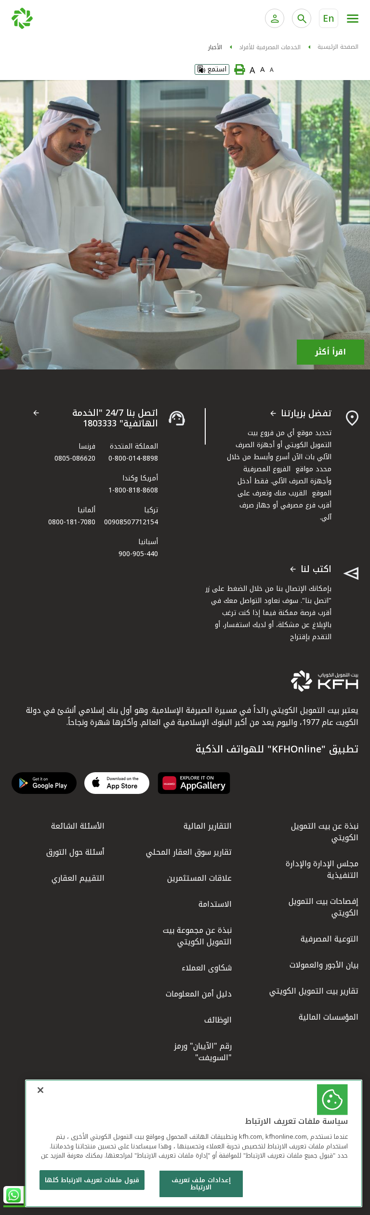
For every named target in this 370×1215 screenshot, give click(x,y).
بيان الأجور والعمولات (324, 964)
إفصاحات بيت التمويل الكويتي (323, 907)
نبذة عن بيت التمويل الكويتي (324, 832)
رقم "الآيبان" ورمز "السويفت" (203, 1051)
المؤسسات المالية (328, 1017)
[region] (193, 1143)
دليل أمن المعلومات (199, 993)
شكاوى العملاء (207, 967)
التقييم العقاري (78, 878)
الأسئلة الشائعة (78, 826)
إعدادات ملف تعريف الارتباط (201, 1184)
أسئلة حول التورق (75, 852)
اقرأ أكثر (330, 351)
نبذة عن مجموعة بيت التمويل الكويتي (197, 936)
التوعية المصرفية (329, 938)
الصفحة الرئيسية (337, 46)
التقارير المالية (208, 826)
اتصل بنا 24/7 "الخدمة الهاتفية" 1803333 (115, 418)
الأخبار (215, 47)
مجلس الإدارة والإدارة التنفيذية (322, 869)
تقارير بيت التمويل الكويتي (313, 990)
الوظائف (218, 1019)
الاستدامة (215, 904)
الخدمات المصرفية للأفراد (270, 47)
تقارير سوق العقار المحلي (189, 852)
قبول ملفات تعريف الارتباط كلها (92, 1180)
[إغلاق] (40, 1090)
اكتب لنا (316, 569)
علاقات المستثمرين (199, 878)
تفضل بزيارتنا (306, 414)
